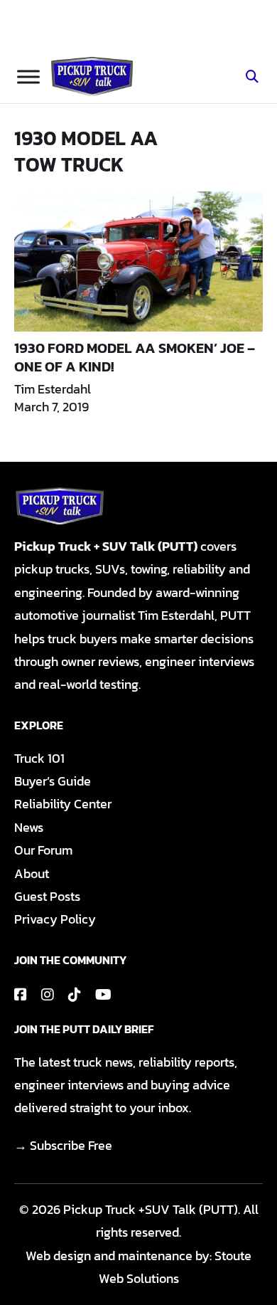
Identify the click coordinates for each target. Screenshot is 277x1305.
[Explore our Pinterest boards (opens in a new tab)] (74, 995)
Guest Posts (47, 896)
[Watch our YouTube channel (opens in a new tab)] (103, 995)
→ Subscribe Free (63, 1145)
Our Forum (43, 850)
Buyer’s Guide (52, 781)
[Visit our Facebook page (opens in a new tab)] (20, 995)
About (31, 873)
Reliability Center (63, 803)
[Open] (28, 76)
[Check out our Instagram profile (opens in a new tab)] (47, 995)
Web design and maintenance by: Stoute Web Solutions (138, 1267)
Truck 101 (39, 758)
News (28, 827)
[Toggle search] (252, 77)
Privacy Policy (55, 919)
